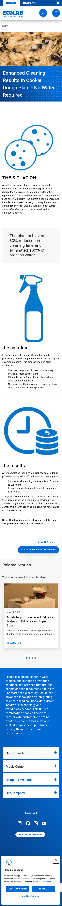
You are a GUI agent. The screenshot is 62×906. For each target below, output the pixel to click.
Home (5, 25)
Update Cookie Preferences (30, 834)
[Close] (56, 860)
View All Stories (46, 542)
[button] (43, 13)
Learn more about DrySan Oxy (38, 549)
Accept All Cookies (17, 889)
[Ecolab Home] (12, 14)
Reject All (43, 889)
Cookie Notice (45, 881)
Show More (12, 643)
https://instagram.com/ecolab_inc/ (36, 823)
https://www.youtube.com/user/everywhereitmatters (44, 823)
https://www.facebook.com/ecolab (28, 823)
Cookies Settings (30, 896)
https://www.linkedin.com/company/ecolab (19, 823)
